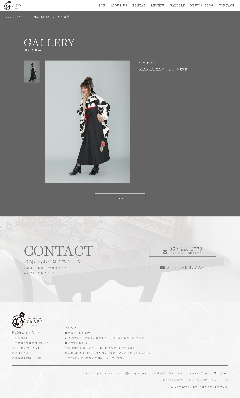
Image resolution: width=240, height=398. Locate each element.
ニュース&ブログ (197, 373)
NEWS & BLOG (201, 5)
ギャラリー (23, 16)
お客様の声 (158, 373)
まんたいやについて (109, 373)
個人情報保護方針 (174, 380)
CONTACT (227, 5)
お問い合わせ (219, 373)
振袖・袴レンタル (136, 373)
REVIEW (157, 5)
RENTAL (139, 5)
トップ (89, 373)
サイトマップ (220, 380)
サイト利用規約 (198, 380)
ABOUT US (119, 5)
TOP (101, 5)
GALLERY (177, 5)
